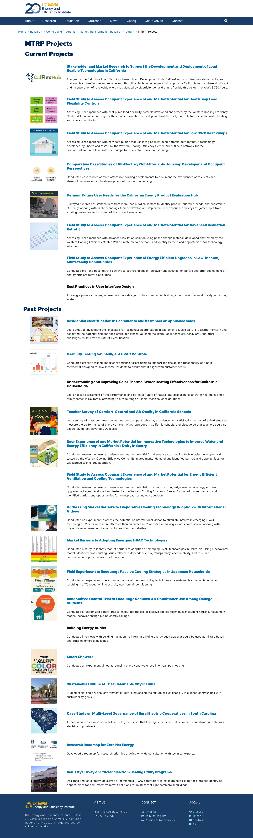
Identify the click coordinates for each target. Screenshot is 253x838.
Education (72, 21)
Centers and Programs (60, 31)
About (29, 21)
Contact (178, 21)
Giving (131, 21)
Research (49, 21)
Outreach (94, 21)
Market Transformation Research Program (107, 31)
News (114, 21)
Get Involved (154, 21)
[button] (226, 21)
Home (22, 31)
